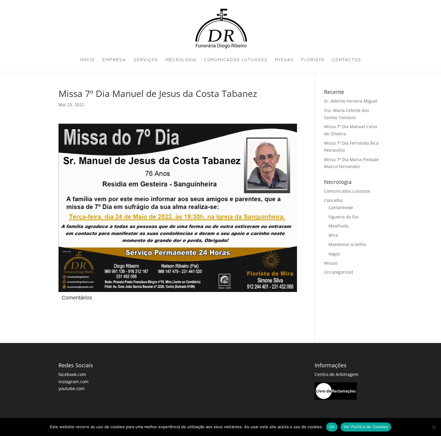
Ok (331, 426)
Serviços (146, 60)
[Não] (433, 427)
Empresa (114, 60)
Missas (284, 60)
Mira (333, 235)
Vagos (334, 254)
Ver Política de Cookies (366, 426)
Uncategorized (338, 272)
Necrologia (181, 60)
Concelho (333, 200)
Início (87, 60)
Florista (313, 60)
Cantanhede (340, 207)
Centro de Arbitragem (336, 374)
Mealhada (338, 226)
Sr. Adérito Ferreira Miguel (350, 101)
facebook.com (72, 374)
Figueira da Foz (343, 217)
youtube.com (71, 388)
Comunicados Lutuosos (236, 60)
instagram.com (73, 381)
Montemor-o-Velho (347, 244)
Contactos (346, 60)
